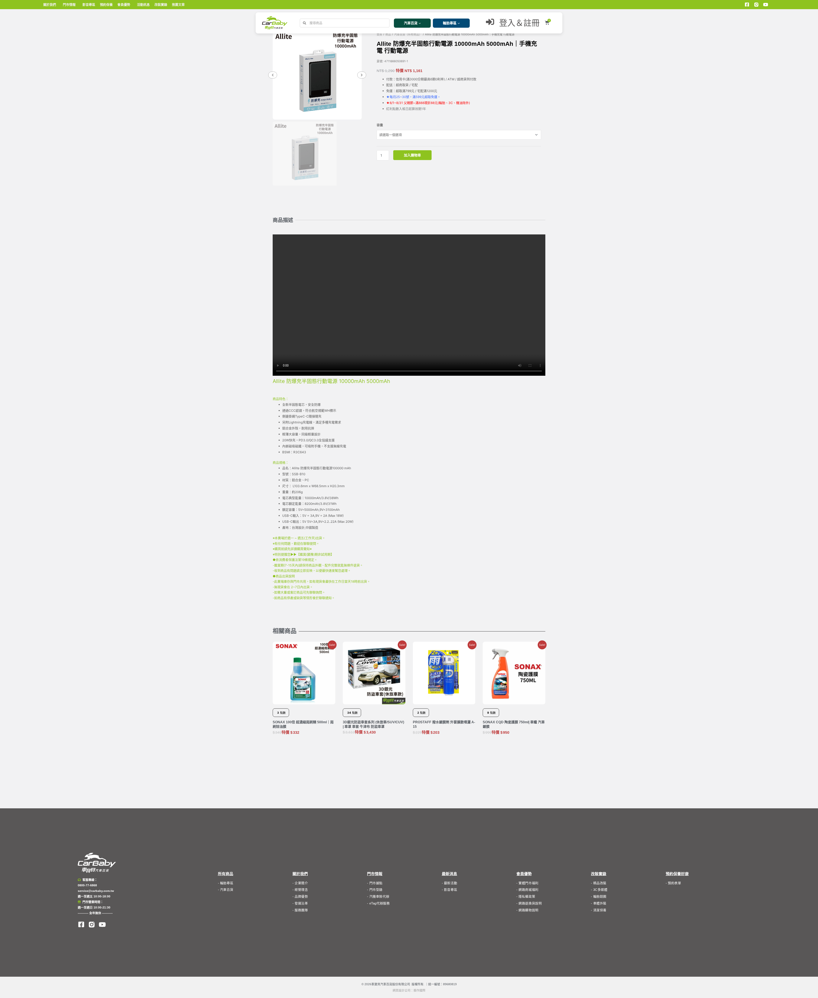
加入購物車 (412, 155)
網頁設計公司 (401, 990)
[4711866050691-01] (317, 75)
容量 (380, 125)
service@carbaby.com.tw (96, 891)
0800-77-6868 (87, 885)
